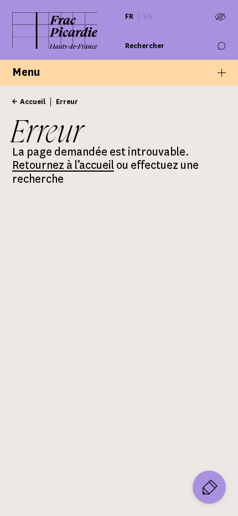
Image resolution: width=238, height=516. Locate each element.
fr (129, 16)
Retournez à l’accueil (63, 165)
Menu (26, 72)
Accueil (32, 101)
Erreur (67, 101)
